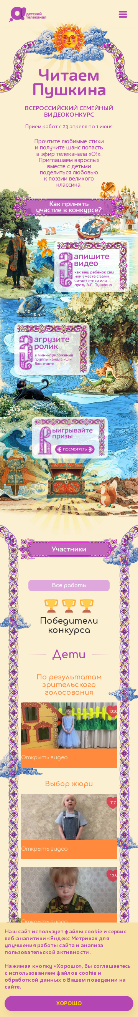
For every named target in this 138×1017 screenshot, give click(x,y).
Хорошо (69, 1003)
